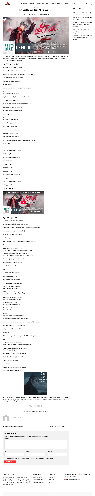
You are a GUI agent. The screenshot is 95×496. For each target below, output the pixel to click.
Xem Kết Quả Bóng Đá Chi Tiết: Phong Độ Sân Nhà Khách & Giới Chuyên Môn (81, 31)
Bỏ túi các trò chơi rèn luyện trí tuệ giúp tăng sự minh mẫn (82, 14)
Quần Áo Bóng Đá (50, 3)
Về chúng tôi (52, 477)
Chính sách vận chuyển (39, 482)
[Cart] (91, 3)
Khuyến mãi (40, 3)
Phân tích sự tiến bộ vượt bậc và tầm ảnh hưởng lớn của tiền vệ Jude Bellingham (82, 24)
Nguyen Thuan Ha (44, 14)
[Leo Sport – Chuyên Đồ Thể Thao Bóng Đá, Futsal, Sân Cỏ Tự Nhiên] (8, 3)
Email (28, 451)
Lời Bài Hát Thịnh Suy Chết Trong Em (57, 426)
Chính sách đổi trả (38, 477)
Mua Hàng (51, 479)
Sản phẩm (31, 3)
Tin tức (66, 3)
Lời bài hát (35, 7)
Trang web (50, 451)
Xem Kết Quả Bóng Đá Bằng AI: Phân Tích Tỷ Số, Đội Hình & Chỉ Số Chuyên (82, 37)
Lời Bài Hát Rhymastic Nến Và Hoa (14, 426)
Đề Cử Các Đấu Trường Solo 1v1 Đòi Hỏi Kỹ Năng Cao (82, 18)
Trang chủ (24, 3)
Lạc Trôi (5, 56)
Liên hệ (73, 3)
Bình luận (7, 438)
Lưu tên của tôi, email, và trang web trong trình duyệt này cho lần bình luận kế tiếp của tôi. (30, 458)
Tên (5, 451)
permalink (46, 411)
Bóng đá (59, 3)
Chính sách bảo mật (38, 479)
